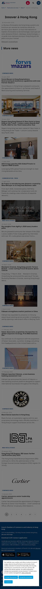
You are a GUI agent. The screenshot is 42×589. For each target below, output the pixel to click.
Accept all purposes (11, 577)
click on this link (26, 573)
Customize (8, 582)
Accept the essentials (26, 577)
